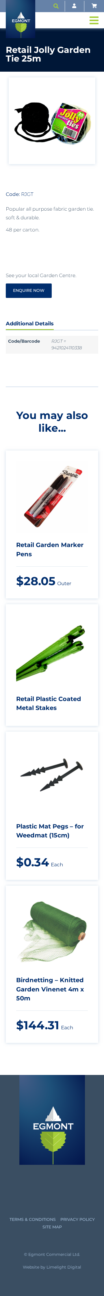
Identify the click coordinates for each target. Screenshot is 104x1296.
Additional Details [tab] (30, 323)
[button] (56, 6)
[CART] (94, 6)
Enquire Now (28, 290)
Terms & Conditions (33, 1219)
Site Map (52, 1227)
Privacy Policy (77, 1219)
